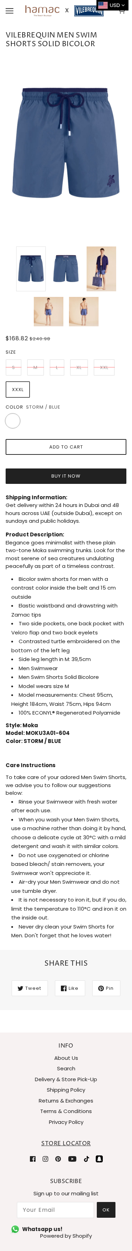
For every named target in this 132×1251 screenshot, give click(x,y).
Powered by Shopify (66, 1235)
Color (14, 407)
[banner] (64, 10)
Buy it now (66, 476)
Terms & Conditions (66, 1111)
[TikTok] (86, 1159)
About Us (66, 1058)
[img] (32, 1159)
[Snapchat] (99, 1159)
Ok (106, 1210)
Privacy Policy (66, 1122)
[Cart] (122, 11)
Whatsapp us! (42, 1229)
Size (11, 352)
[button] (66, 766)
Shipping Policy (66, 1089)
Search (66, 1068)
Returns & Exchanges (66, 1100)
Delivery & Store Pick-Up (66, 1079)
